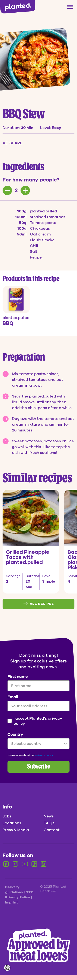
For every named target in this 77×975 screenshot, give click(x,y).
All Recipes (42, 603)
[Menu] (70, 7)
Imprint (11, 902)
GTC (29, 892)
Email (12, 696)
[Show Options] (65, 743)
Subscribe (38, 767)
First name (17, 676)
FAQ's (49, 823)
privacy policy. (44, 755)
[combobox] (37, 743)
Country (15, 734)
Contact (52, 829)
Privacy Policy (18, 897)
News (49, 816)
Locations (12, 823)
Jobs (7, 816)
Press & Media (16, 829)
